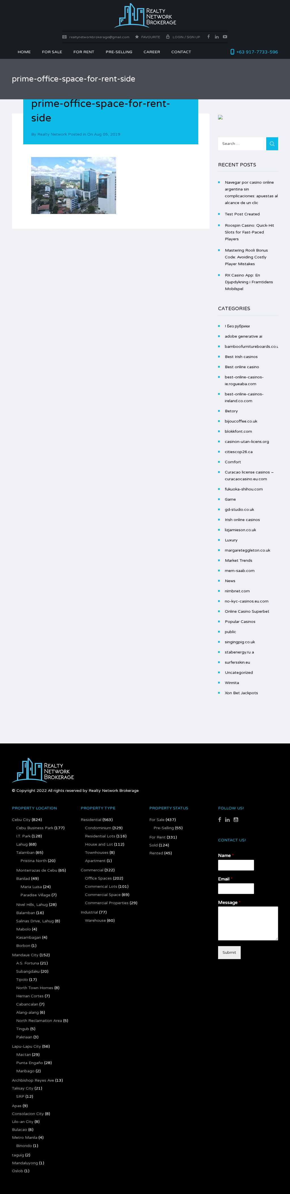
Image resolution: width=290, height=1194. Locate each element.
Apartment (95, 860)
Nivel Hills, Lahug (32, 904)
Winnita (232, 682)
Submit (229, 952)
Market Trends (238, 560)
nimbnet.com (237, 591)
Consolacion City (28, 1113)
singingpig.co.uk (240, 642)
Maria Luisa (31, 886)
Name (226, 855)
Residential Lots (100, 836)
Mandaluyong (25, 1163)
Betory (231, 411)
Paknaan (24, 1037)
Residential (91, 819)
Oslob (17, 1171)
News (230, 580)
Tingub (22, 1028)
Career (152, 52)
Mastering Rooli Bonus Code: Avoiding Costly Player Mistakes (246, 257)
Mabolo (23, 929)
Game (230, 499)
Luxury (231, 540)
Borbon (23, 945)
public (230, 631)
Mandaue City (25, 955)
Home (24, 52)
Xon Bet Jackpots (241, 693)
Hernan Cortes (30, 996)
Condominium (98, 828)
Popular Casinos (240, 621)
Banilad (23, 878)
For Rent (157, 837)
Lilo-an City (22, 1121)
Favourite (150, 37)
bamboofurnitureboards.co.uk (253, 346)
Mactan (23, 1054)
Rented (156, 853)
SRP (20, 1096)
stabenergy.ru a (239, 652)
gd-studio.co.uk (239, 509)
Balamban (25, 912)
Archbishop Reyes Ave (33, 1080)
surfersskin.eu (237, 662)
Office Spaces (98, 878)
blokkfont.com (238, 431)
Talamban (25, 852)
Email (225, 879)
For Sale (52, 52)
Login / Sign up (186, 37)
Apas (17, 1105)
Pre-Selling (119, 52)
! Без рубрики (237, 326)
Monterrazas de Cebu (36, 870)
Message (229, 902)
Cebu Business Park (34, 828)
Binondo (24, 1145)
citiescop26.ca (239, 451)
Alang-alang (27, 1012)
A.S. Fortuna (27, 963)
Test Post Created (242, 214)
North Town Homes (34, 987)
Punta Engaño (29, 1062)
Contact (181, 52)
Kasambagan (28, 937)
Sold (153, 845)
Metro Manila (24, 1137)
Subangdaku (28, 971)
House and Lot (99, 844)
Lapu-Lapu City (26, 1046)
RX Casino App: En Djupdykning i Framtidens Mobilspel (249, 282)
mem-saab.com (240, 570)
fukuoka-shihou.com (244, 489)
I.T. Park (23, 836)
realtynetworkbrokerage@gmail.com (99, 37)
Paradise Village (35, 895)
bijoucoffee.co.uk (241, 421)
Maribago (25, 1071)
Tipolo (22, 979)
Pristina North (33, 860)
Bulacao (19, 1129)
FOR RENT (83, 52)
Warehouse (95, 920)
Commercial (92, 870)
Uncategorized (239, 672)
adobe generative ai (243, 336)
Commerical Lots (101, 886)
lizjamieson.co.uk (240, 530)
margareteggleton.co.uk (247, 550)
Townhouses (96, 852)
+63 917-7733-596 (257, 52)
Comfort (233, 462)
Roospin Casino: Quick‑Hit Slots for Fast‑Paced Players (249, 232)
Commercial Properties (107, 903)
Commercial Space (103, 894)
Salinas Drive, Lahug (35, 921)
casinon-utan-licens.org (247, 441)
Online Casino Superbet (247, 611)
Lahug (22, 844)
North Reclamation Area (39, 1020)
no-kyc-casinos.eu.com (246, 601)
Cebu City (21, 819)
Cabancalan (27, 1004)
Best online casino (242, 367)
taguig (18, 1155)
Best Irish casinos (241, 356)
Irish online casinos (242, 519)
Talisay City (22, 1088)
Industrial (89, 912)
